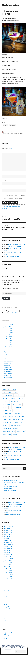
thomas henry (7, 431)
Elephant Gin (14, 401)
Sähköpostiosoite (8, 181)
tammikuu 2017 (8, 377)
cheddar (21, 395)
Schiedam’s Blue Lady (10, 490)
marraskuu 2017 (8, 361)
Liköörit (6, 605)
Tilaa (6, 298)
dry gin (21, 398)
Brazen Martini (8, 488)
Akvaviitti (6, 591)
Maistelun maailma (10, 5)
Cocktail (17, 132)
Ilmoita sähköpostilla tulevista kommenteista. (14, 195)
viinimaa (19, 431)
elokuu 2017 (7, 365)
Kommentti (5, 152)
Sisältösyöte (7, 635)
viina (13, 431)
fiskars (14, 404)
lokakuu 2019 (7, 335)
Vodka (20, 132)
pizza (4, 422)
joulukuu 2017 (7, 359)
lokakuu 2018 (7, 349)
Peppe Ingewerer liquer (13, 256)
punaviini (9, 422)
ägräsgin (15, 434)
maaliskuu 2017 (8, 373)
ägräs (9, 434)
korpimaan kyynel (8, 416)
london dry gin (7, 419)
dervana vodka (9, 133)
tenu (9, 428)
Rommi (6, 611)
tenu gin (15, 428)
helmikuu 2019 (8, 345)
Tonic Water (7, 615)
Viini (5, 619)
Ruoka (5, 613)
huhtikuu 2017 (8, 371)
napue (15, 419)
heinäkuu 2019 (8, 337)
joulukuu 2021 (8, 327)
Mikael (5, 132)
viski (24, 431)
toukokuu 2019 (8, 341)
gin (24, 404)
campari (4, 133)
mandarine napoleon (19, 133)
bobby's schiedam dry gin (10, 392)
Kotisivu (4, 188)
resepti (16, 422)
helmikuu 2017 (8, 375)
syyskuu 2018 (7, 351)
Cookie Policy (8, 649)
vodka (4, 434)
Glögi (5, 597)
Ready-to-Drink (8, 609)
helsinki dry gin (7, 410)
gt (9, 407)
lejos (22, 416)
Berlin (4, 389)
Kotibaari (6, 601)
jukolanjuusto (17, 413)
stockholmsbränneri (15, 425)
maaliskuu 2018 (8, 357)
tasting (5, 428)
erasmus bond (7, 404)
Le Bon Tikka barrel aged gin (16, 244)
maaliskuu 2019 (8, 343)
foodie (19, 404)
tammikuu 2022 (8, 324)
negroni (20, 419)
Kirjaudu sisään (8, 633)
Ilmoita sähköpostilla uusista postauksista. (13, 198)
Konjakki (6, 599)
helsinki (18, 407)
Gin (5, 595)
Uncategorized (8, 617)
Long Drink (7, 607)
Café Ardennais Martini (10, 486)
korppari (17, 416)
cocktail (5, 398)
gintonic (5, 407)
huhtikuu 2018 (8, 355)
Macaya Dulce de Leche (10, 480)
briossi (15, 395)
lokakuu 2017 (7, 363)
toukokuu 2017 (8, 369)
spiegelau (5, 425)
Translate (14, 313)
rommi (21, 422)
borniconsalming (7, 395)
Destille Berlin (13, 398)
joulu (14, 410)
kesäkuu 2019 (7, 339)
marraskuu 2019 (8, 333)
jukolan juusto (7, 413)
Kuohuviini (7, 603)
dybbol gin (6, 401)
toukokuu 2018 (8, 353)
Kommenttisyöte (8, 637)
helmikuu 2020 (8, 331)
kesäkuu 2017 (7, 367)
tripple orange (5, 135)
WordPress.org (8, 639)
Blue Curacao (12, 389)
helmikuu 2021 (8, 329)
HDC (13, 407)
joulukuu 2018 (8, 347)
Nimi (3, 173)
